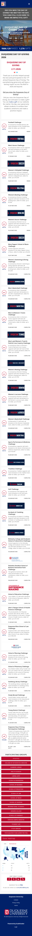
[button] (23, 879)
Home (16, 905)
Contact (16, 900)
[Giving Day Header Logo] (3, 4)
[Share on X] (14, 879)
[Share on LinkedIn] (18, 879)
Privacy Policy (16, 902)
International (12, 844)
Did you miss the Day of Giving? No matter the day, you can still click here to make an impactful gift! (16, 14)
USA (5, 844)
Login (15, 927)
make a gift (13, 102)
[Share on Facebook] (9, 879)
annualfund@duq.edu (23, 887)
